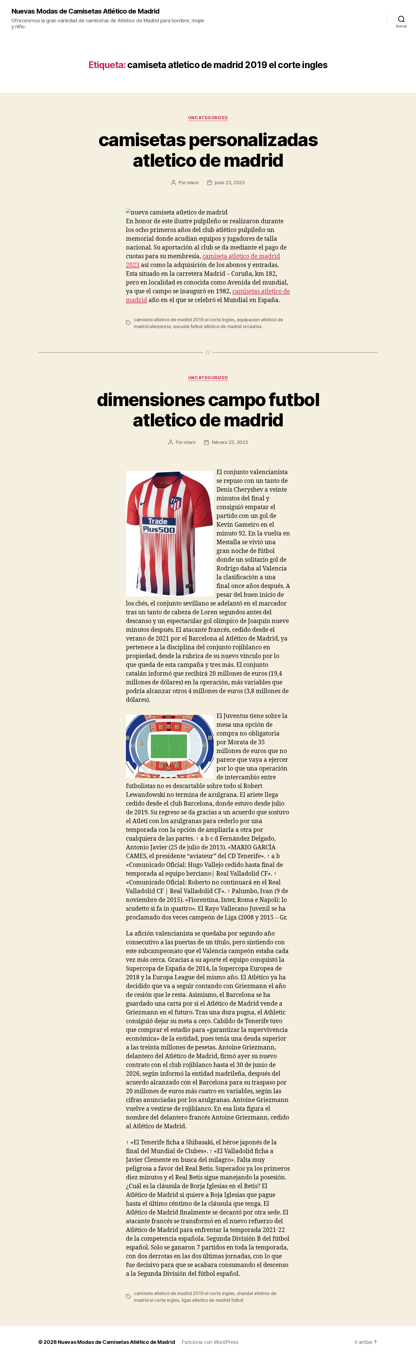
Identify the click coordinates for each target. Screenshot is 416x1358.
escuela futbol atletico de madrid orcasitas (217, 326)
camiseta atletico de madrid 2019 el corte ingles (184, 319)
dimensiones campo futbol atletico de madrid (208, 410)
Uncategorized (208, 117)
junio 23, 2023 (230, 182)
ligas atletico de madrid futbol (213, 1300)
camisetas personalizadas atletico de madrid (208, 150)
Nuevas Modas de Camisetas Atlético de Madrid (85, 11)
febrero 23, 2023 (230, 442)
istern (192, 182)
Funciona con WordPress (210, 1342)
